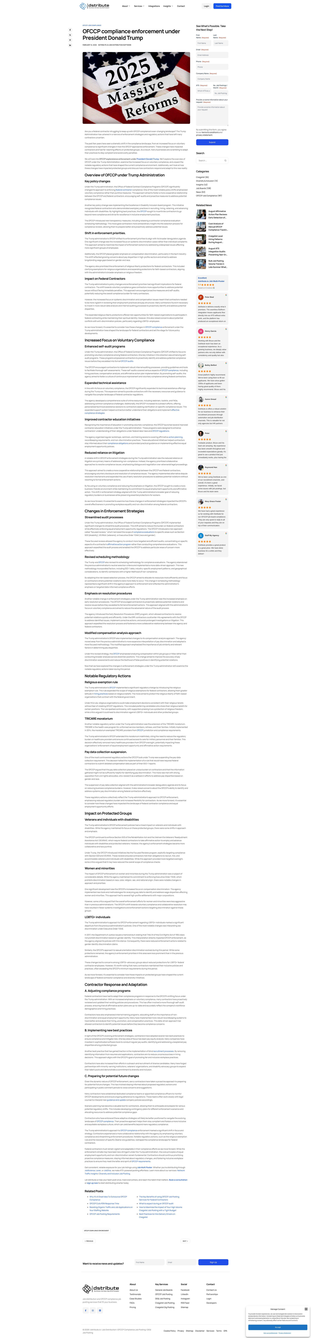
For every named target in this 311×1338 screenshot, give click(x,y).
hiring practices (101, 693)
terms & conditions (210, 132)
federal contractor (124, 189)
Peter (207, 433)
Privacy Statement (285, 1333)
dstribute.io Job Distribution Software (114, 45)
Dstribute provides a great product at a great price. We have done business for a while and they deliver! (212, 549)
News (198, 192)
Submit (212, 142)
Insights (167, 6)
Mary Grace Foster (213, 501)
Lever (98, 1170)
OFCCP (143, 211)
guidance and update (116, 1100)
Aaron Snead (210, 399)
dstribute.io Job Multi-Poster (211, 281)
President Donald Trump (148, 159)
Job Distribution (109, 1329)
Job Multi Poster (144, 1167)
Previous (89, 1241)
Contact (181, 6)
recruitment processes (163, 1051)
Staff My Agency (212, 535)
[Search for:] (212, 160)
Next (184, 1241)
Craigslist (200, 177)
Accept (278, 1327)
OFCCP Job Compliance (92, 25)
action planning (176, 437)
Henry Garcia (210, 331)
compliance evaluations (144, 532)
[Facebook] (86, 1310)
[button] (306, 1309)
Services (138, 6)
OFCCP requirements (141, 1161)
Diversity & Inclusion (205, 180)
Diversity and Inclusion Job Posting (114, 1173)
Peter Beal (209, 297)
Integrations (154, 6)
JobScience (90, 1170)
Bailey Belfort (211, 365)
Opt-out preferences (270, 1333)
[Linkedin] (100, 1310)
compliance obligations (118, 443)
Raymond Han (211, 467)
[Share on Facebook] (70, 30)
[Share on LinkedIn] (70, 45)
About (125, 6)
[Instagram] (93, 1310)
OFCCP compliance (153, 327)
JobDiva (107, 1170)
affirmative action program (119, 544)
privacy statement (204, 135)
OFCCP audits (127, 361)
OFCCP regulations (160, 431)
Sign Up (213, 1262)
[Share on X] (70, 35)
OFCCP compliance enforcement (96, 1231)
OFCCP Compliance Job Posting (131, 1329)
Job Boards (201, 188)
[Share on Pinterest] (70, 40)
